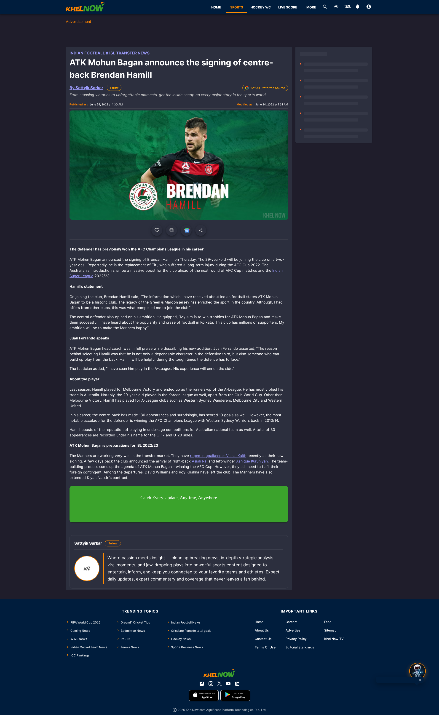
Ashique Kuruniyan (252, 461)
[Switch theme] (336, 7)
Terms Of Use (265, 647)
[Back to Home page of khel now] (85, 7)
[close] (420, 680)
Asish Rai (199, 461)
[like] (156, 230)
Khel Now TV (334, 639)
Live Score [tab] (287, 7)
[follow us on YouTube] (228, 683)
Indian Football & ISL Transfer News (110, 53)
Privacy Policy (296, 639)
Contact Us (263, 639)
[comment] (171, 230)
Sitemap (330, 630)
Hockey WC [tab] (261, 7)
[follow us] (186, 230)
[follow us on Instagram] (211, 683)
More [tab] (311, 7)
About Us (262, 630)
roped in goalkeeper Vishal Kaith (218, 455)
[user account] (368, 7)
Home (259, 622)
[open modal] (417, 671)
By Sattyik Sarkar (86, 87)
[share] (200, 230)
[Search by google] (324, 7)
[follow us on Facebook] (201, 683)
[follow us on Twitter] (219, 683)
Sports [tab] (236, 7)
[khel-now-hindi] (347, 7)
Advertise (293, 630)
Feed (328, 622)
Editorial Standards (300, 647)
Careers (291, 622)
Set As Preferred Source (268, 88)
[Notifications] (357, 7)
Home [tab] (216, 7)
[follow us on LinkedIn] (237, 683)
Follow (114, 87)
